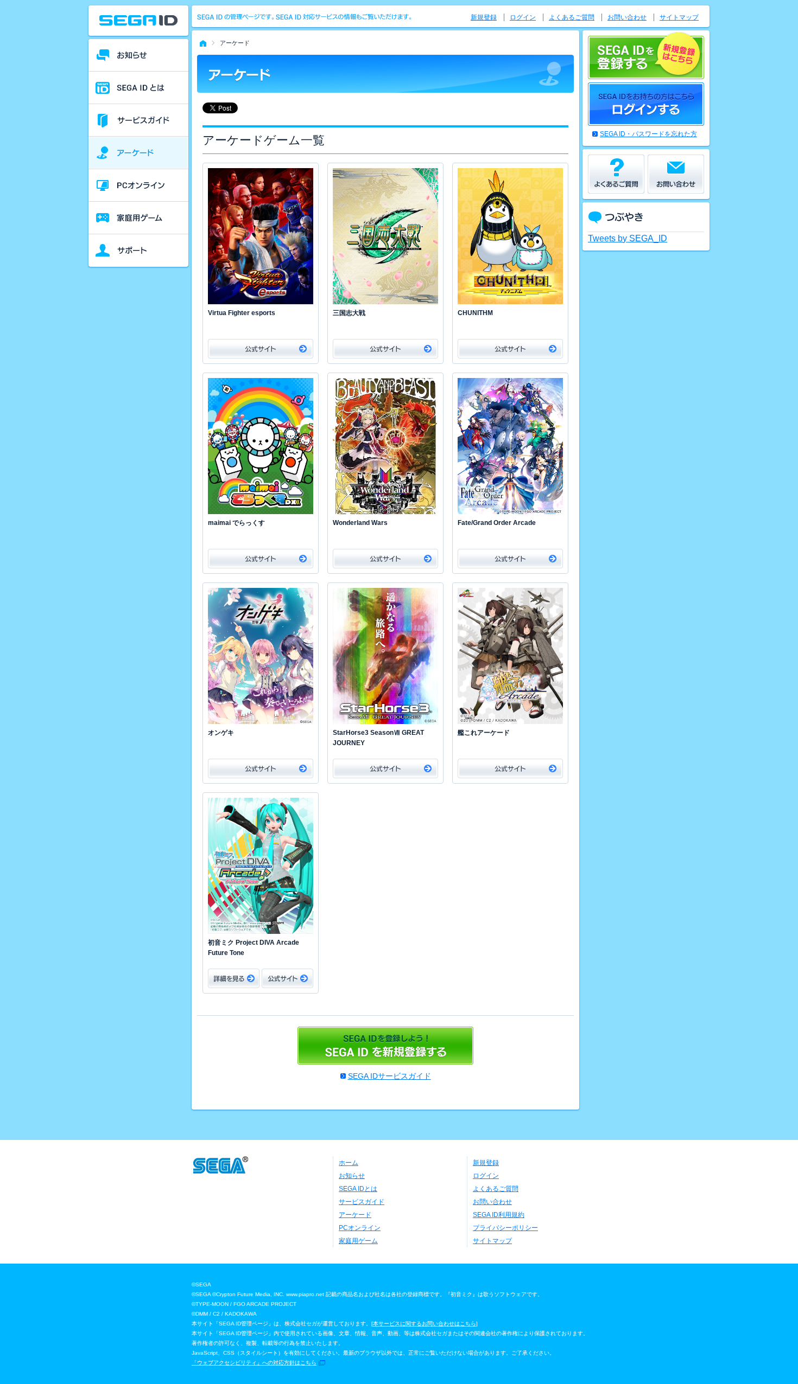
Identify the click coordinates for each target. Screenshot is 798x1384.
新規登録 (484, 17)
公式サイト (260, 348)
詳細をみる (233, 978)
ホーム (348, 1163)
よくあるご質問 (571, 17)
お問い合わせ (627, 17)
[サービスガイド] (138, 120)
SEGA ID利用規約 (498, 1215)
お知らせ (352, 1176)
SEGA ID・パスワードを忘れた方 (648, 134)
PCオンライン (360, 1228)
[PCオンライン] (138, 185)
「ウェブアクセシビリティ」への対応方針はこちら (254, 1363)
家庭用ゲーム (358, 1241)
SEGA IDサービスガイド (389, 1076)
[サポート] (138, 250)
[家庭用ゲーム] (138, 218)
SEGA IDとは (358, 1189)
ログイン (523, 17)
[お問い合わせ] (676, 174)
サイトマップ (679, 17)
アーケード (355, 1215)
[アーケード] (138, 153)
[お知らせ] (138, 55)
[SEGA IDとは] (138, 88)
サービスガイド (361, 1202)
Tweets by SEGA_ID (627, 238)
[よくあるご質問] (616, 174)
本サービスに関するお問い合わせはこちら (424, 1324)
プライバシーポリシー (505, 1228)
